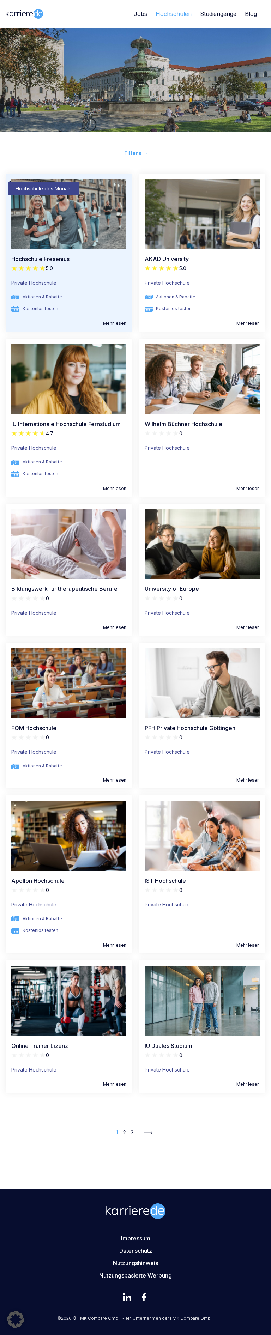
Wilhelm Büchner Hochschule (183, 423)
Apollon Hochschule (38, 880)
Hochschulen (174, 13)
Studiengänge (218, 13)
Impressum (135, 1238)
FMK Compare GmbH (192, 1318)
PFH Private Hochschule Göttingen (190, 728)
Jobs (140, 13)
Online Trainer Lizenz (39, 1045)
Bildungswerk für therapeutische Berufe (64, 588)
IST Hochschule (165, 880)
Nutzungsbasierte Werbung (135, 1275)
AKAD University (167, 258)
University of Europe (172, 588)
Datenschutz (135, 1250)
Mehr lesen (114, 323)
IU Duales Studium (168, 1045)
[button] (15, 1319)
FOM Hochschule (33, 728)
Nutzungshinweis (135, 1263)
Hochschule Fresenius (40, 258)
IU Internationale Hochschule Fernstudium (66, 423)
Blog (251, 13)
